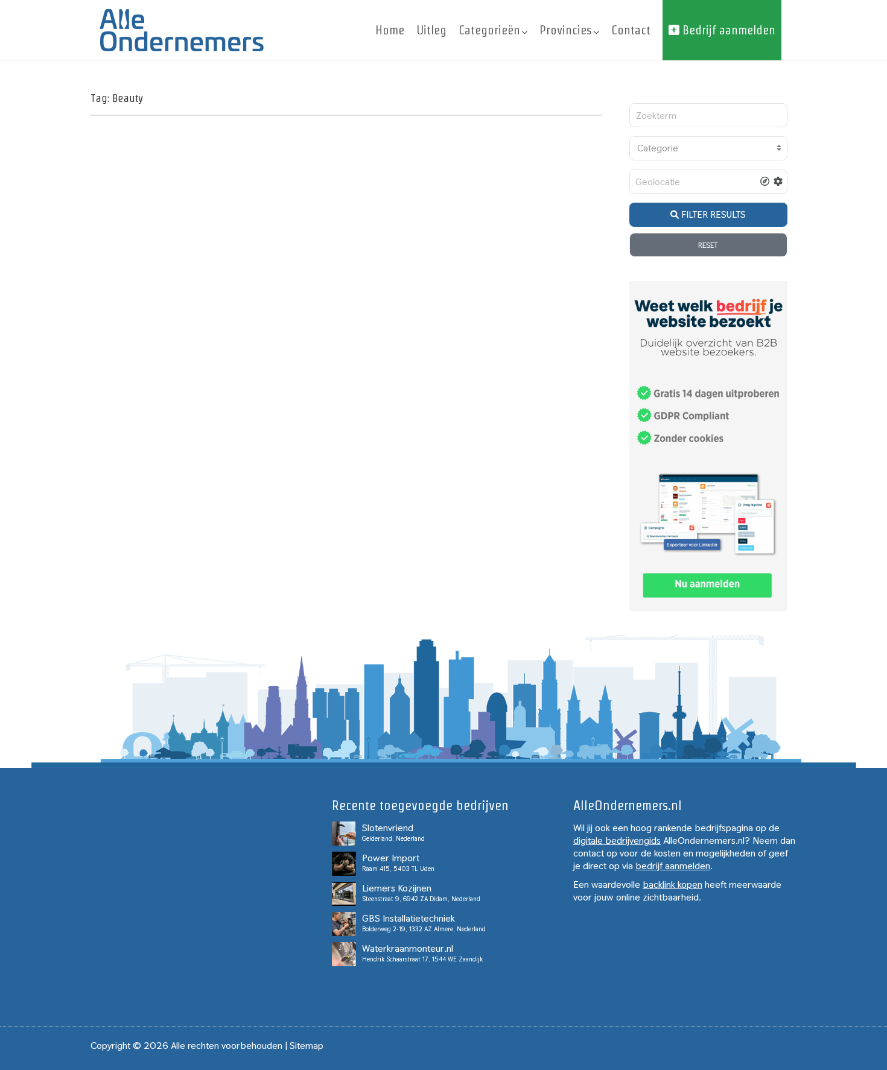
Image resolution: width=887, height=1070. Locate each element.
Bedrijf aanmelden (727, 30)
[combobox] (708, 148)
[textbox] (708, 148)
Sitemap (306, 1045)
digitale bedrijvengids (617, 840)
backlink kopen (672, 884)
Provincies (565, 30)
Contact (630, 30)
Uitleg (431, 30)
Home (389, 30)
